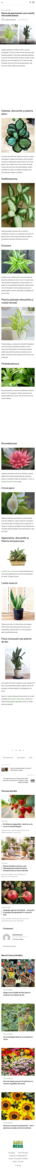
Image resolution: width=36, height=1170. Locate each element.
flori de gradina (21, 757)
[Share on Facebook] (12, 750)
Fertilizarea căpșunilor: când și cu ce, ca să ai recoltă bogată (18, 825)
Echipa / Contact (18, 1161)
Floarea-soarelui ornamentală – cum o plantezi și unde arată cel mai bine (18, 1127)
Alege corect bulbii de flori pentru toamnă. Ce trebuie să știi (17, 994)
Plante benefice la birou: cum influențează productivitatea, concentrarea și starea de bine (15, 868)
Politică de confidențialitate (18, 1156)
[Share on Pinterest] (19, 750)
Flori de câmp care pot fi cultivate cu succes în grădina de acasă (18, 1082)
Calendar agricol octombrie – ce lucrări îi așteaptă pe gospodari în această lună (18, 912)
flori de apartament (8, 757)
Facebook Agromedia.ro (17, 699)
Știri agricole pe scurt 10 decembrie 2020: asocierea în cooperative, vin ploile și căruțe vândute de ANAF (15, 780)
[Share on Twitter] (16, 750)
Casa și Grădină (6, 10)
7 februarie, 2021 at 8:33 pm (19, 936)
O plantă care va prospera (9, 571)
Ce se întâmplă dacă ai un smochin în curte (18, 1038)
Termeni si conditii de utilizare (18, 1158)
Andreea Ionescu (10, 19)
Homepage (11, 1153)
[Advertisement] (18, 88)
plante (30, 757)
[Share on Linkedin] (23, 750)
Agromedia (4, 821)
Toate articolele (23, 1153)
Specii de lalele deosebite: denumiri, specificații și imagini (20, 769)
